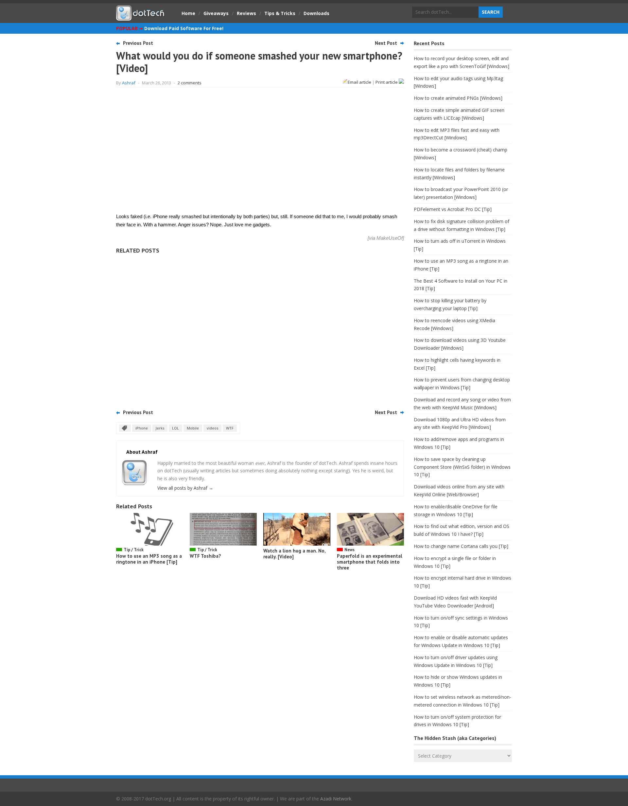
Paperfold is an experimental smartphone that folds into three (369, 562)
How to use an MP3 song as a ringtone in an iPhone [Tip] (149, 559)
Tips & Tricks (279, 13)
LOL (175, 428)
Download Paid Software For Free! (183, 28)
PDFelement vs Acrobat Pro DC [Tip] (453, 209)
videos (212, 428)
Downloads (316, 13)
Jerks (160, 428)
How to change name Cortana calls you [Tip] (461, 546)
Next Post (386, 43)
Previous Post (138, 43)
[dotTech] (140, 17)
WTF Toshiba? (205, 556)
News (349, 549)
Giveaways (216, 13)
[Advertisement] (260, 329)
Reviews (246, 13)
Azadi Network (335, 799)
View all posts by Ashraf (185, 488)
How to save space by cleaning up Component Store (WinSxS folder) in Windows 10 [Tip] (462, 467)
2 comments (189, 83)
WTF (230, 428)
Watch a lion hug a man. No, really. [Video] (294, 554)
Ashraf (128, 83)
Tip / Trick (134, 549)
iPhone (141, 428)
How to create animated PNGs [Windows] (458, 98)
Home (188, 13)
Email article (359, 82)
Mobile (193, 428)
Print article (387, 82)
